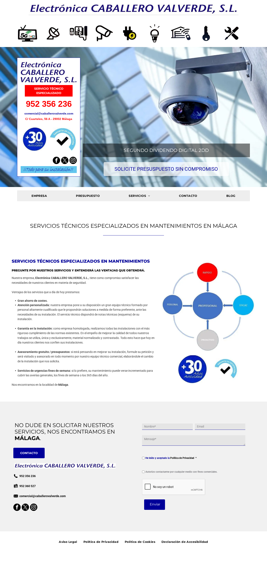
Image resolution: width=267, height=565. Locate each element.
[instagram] (73, 161)
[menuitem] (39, 196)
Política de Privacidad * (183, 458)
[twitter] (64, 161)
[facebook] (56, 161)
